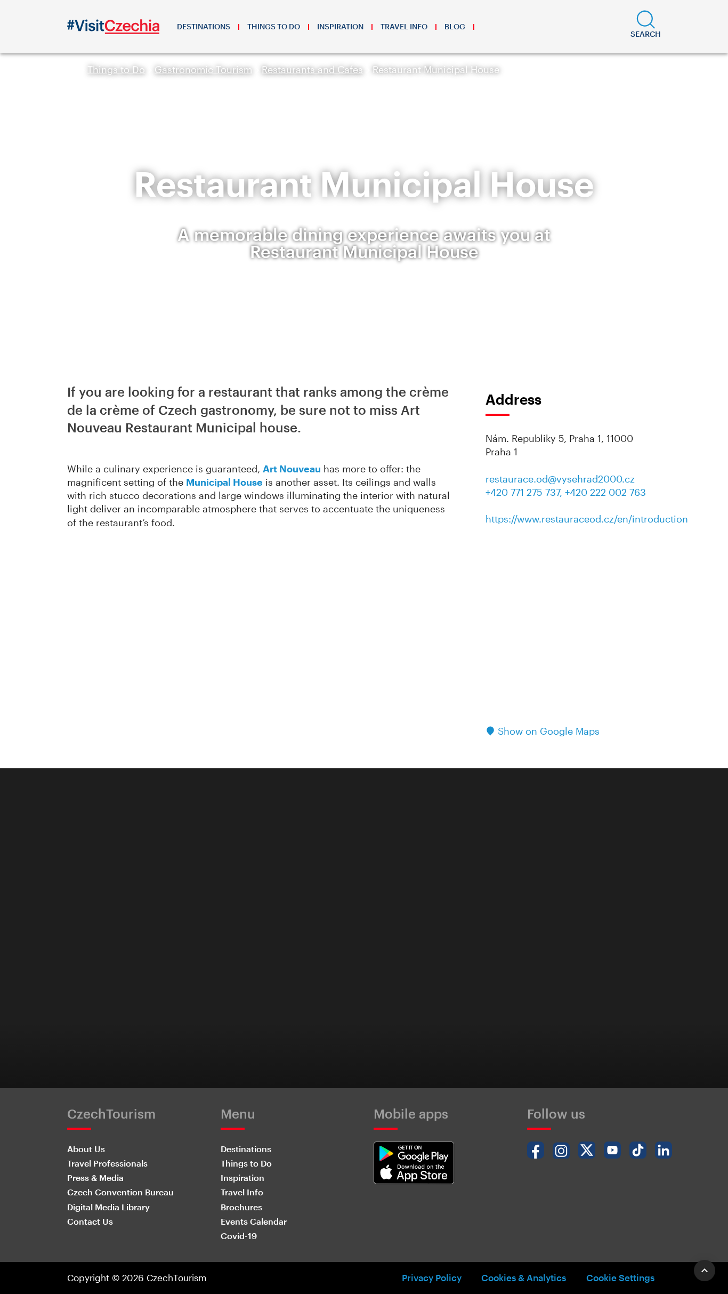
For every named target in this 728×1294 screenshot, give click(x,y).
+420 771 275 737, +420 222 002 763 (566, 492)
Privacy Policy (432, 1277)
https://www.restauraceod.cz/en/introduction (587, 519)
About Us (86, 1149)
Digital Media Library (108, 1207)
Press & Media (95, 1177)
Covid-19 (239, 1236)
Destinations (203, 26)
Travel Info (404, 26)
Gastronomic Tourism (203, 69)
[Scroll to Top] (704, 1270)
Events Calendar (254, 1221)
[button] (645, 26)
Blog (454, 26)
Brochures (241, 1207)
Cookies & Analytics (523, 1277)
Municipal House (224, 482)
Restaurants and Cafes (312, 69)
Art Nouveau (292, 469)
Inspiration (340, 26)
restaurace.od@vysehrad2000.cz (560, 479)
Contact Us (90, 1221)
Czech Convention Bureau (120, 1192)
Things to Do (273, 26)
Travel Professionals (107, 1163)
